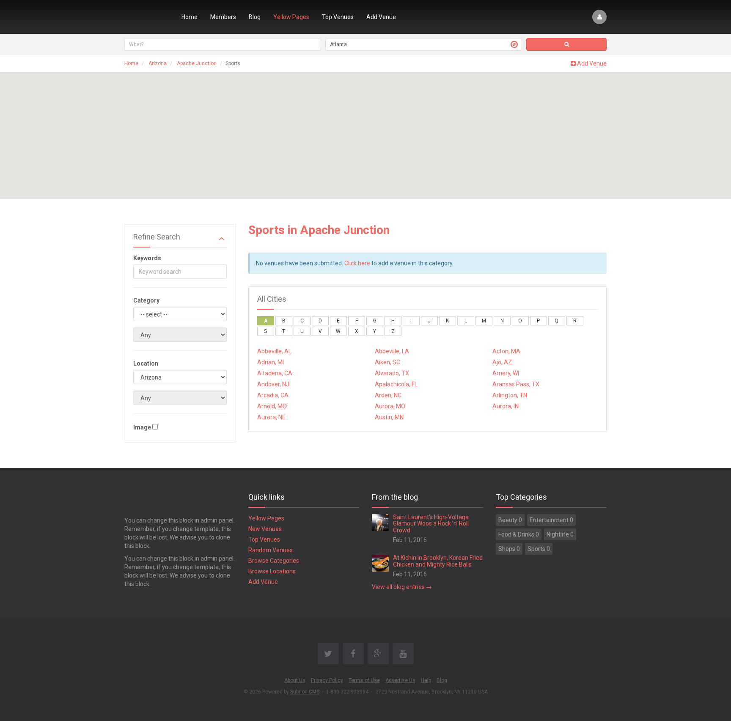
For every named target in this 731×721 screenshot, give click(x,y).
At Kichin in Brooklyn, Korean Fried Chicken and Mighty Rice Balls (438, 560)
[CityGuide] (146, 17)
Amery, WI (505, 373)
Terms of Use (364, 680)
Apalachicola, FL (396, 384)
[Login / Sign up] (599, 17)
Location (145, 363)
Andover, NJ (273, 384)
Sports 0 (539, 548)
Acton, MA (506, 351)
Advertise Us (400, 680)
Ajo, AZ (502, 362)
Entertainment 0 (551, 520)
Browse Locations (272, 571)
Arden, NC (388, 395)
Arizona (157, 63)
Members (223, 17)
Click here (357, 263)
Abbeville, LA (392, 351)
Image (142, 427)
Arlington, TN (509, 395)
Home (189, 17)
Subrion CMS (304, 692)
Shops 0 (509, 548)
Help (426, 680)
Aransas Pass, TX (515, 384)
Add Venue (381, 17)
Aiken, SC (387, 362)
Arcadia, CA (273, 395)
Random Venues (270, 550)
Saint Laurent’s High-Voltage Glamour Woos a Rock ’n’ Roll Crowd (431, 524)
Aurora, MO (390, 406)
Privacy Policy (327, 680)
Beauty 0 (510, 520)
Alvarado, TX (392, 373)
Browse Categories (273, 560)
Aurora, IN (505, 406)
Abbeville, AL (274, 351)
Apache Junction (197, 63)
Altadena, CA (274, 373)
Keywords (147, 258)
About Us (294, 680)
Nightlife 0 (560, 534)
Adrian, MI (270, 362)
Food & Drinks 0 (518, 534)
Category (146, 300)
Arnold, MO (272, 406)
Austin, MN (389, 417)
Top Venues (338, 17)
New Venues (265, 529)
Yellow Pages (291, 17)
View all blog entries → (402, 586)
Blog (255, 17)
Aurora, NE (271, 417)
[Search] (566, 44)
